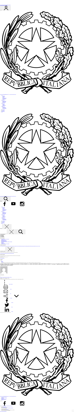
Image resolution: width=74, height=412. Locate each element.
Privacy (2, 223)
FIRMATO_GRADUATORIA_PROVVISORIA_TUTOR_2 (6, 277)
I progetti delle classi (4, 108)
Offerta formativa (4, 107)
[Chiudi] (6, 226)
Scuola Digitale (1, 253)
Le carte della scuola (4, 98)
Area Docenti (3, 109)
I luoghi (3, 208)
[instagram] (22, 405)
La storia (3, 99)
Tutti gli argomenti (3, 111)
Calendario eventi (4, 105)
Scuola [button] (2, 95)
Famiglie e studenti (4, 101)
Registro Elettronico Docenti (5, 253)
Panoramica (4, 100)
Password (1, 257)
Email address (1, 256)
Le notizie (3, 104)
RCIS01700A (7, 409)
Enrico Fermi (2, 242)
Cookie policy (2, 398)
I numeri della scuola (4, 209)
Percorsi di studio (4, 213)
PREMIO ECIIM (3, 239)
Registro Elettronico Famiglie (11, 253)
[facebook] (4, 405)
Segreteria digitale (3, 243)
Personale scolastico (4, 212)
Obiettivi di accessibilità (3, 399)
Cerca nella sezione (2, 234)
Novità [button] (2, 103)
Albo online (4, 217)
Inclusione (3, 222)
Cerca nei (1, 235)
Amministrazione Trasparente (4, 397)
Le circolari (4, 216)
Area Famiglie (3, 221)
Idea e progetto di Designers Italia (3, 411)
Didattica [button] (2, 106)
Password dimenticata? (2, 258)
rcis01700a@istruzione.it (5, 407)
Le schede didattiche (4, 219)
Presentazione (4, 96)
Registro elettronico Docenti (4, 240)
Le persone (4, 97)
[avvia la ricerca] (20, 232)
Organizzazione (4, 210)
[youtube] (13, 405)
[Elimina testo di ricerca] (11, 232)
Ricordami (2, 259)
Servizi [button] (2, 211)
